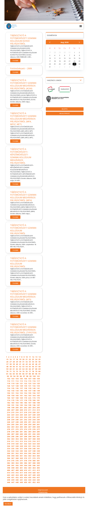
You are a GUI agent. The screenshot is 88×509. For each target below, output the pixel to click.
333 (38, 446)
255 (12, 424)
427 (29, 475)
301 (38, 436)
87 (27, 374)
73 (17, 371)
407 (12, 470)
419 (29, 472)
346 (25, 451)
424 (17, 475)
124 (34, 383)
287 (12, 434)
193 (21, 405)
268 (34, 427)
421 (38, 472)
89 (33, 374)
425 (21, 475)
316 (34, 441)
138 (25, 388)
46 (36, 364)
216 (17, 412)
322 (25, 444)
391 (12, 465)
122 (25, 383)
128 (17, 386)
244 (34, 419)
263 (12, 427)
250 (25, 422)
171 (29, 398)
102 (8, 378)
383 (12, 463)
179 (29, 400)
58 (39, 366)
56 (33, 366)
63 (20, 369)
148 (34, 390)
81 (7, 374)
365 (38, 456)
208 (17, 410)
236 (34, 417)
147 (29, 390)
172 (34, 398)
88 (30, 374)
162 (25, 395)
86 (23, 374)
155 (29, 393)
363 (29, 456)
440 (17, 480)
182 (8, 403)
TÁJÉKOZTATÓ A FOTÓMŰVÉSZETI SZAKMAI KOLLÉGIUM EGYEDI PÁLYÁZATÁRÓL (23, 39)
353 (21, 453)
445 (38, 480)
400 (17, 468)
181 (38, 400)
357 (38, 453)
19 (20, 359)
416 (17, 472)
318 (8, 444)
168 (17, 398)
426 (25, 475)
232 (17, 417)
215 (12, 412)
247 (12, 422)
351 (12, 453)
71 (11, 371)
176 (17, 400)
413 (38, 470)
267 (29, 427)
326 (8, 446)
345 (21, 451)
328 (17, 446)
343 (12, 451)
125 (38, 383)
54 (27, 366)
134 (8, 388)
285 (38, 431)
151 (12, 393)
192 (17, 405)
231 (12, 417)
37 (7, 364)
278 (8, 431)
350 (8, 453)
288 (17, 434)
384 (17, 463)
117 (38, 381)
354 (25, 453)
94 (14, 376)
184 (17, 403)
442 (25, 480)
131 (29, 386)
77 (30, 371)
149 (38, 390)
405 (38, 468)
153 (21, 393)
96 (21, 376)
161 (21, 395)
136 (17, 388)
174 (8, 400)
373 (38, 458)
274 (25, 429)
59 (7, 369)
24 (36, 359)
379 (29, 460)
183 (12, 403)
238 (8, 419)
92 (8, 376)
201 (21, 407)
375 (12, 460)
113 (21, 381)
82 (11, 374)
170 (25, 398)
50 (14, 366)
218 (25, 412)
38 (11, 364)
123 (29, 383)
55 (30, 366)
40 (17, 364)
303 (12, 439)
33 (30, 362)
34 (33, 362)
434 (25, 477)
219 (29, 412)
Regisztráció (65, 113)
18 (17, 359)
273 (21, 429)
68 (36, 369)
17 (14, 359)
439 (12, 480)
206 (8, 410)
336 (17, 448)
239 (12, 419)
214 (8, 412)
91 (39, 374)
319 (12, 444)
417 (21, 472)
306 (25, 439)
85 (20, 374)
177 (21, 400)
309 (38, 439)
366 (8, 458)
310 (8, 441)
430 (8, 477)
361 (21, 456)
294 (8, 436)
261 (38, 424)
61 (14, 369)
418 (25, 472)
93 (11, 376)
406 (8, 470)
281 (21, 431)
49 (11, 366)
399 (12, 468)
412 (34, 470)
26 (7, 362)
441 (21, 480)
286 (8, 434)
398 (8, 468)
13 (36, 357)
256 (17, 424)
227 (29, 415)
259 (29, 424)
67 (33, 369)
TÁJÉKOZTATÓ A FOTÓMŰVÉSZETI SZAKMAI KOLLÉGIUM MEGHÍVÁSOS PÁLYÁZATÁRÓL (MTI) (23, 295)
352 (17, 453)
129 (21, 386)
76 (27, 371)
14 (39, 357)
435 (29, 477)
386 (25, 463)
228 (34, 415)
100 (34, 376)
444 (34, 480)
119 (12, 383)
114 (25, 381)
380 (34, 460)
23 (33, 359)
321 (21, 444)
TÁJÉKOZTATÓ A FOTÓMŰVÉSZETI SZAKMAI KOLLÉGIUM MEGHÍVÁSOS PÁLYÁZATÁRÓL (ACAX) (23, 84)
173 (38, 398)
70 (7, 371)
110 (8, 381)
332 (34, 446)
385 (21, 463)
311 (12, 441)
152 (17, 393)
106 (25, 378)
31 (23, 362)
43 (27, 364)
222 (8, 415)
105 (21, 378)
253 (38, 422)
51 (17, 366)
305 (21, 439)
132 (34, 386)
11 (30, 357)
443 (29, 480)
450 (25, 482)
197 (38, 405)
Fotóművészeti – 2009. (21, 68)
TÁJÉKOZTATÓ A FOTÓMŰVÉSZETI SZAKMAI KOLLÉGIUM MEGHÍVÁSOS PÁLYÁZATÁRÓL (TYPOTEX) (23, 328)
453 (38, 482)
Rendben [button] (8, 504)
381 (38, 460)
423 (12, 475)
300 (34, 436)
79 (36, 371)
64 (23, 369)
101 (38, 376)
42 (23, 364)
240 (17, 419)
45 (33, 364)
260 (34, 424)
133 (38, 386)
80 (39, 371)
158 (8, 395)
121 (21, 383)
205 (38, 407)
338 (25, 448)
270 (8, 429)
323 (29, 444)
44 (30, 364)
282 (25, 431)
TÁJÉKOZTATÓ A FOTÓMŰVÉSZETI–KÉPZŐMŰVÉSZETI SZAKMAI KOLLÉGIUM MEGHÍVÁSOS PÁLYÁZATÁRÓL (20, 156)
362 (25, 456)
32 (27, 362)
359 (12, 456)
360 (17, 456)
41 (20, 364)
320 (17, 444)
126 (8, 386)
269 (38, 427)
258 (25, 424)
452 (34, 482)
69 (39, 369)
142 (8, 390)
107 (29, 378)
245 (38, 419)
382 (8, 463)
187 (29, 403)
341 (38, 448)
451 (29, 482)
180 (34, 400)
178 (25, 400)
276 (34, 429)
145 (21, 390)
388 (34, 463)
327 (12, 446)
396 (34, 465)
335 (12, 448)
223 (12, 415)
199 (12, 407)
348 (34, 451)
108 (34, 378)
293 (38, 434)
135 (12, 388)
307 (29, 439)
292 (34, 434)
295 (12, 436)
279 (12, 431)
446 (8, 482)
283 (29, 431)
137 (21, 388)
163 (29, 395)
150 (8, 393)
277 (38, 429)
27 (11, 362)
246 (8, 422)
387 (29, 463)
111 (12, 381)
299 (29, 436)
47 (39, 364)
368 (17, 458)
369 (21, 458)
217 (21, 412)
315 (29, 441)
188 (34, 403)
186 (25, 403)
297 (21, 436)
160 (17, 395)
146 (25, 390)
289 (21, 434)
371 (29, 458)
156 (34, 393)
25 (39, 359)
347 (29, 451)
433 (21, 477)
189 (38, 403)
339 (29, 448)
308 (34, 439)
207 (12, 410)
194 (25, 405)
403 (29, 468)
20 (23, 359)
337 (21, 448)
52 (20, 366)
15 (7, 359)
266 (25, 427)
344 (17, 451)
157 (38, 393)
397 (38, 465)
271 (12, 429)
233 (21, 417)
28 (14, 362)
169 (21, 398)
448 (17, 482)
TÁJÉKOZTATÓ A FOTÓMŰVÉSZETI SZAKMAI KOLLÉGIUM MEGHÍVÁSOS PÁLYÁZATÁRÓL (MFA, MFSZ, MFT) (23, 119)
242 (25, 419)
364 (34, 456)
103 (12, 378)
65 (27, 369)
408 (17, 470)
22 (30, 359)
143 (12, 390)
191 (12, 405)
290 (25, 434)
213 (38, 410)
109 (38, 378)
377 (21, 460)
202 (25, 407)
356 (34, 453)
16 (11, 359)
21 (27, 359)
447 (12, 482)
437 (38, 477)
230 (8, 417)
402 (25, 468)
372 (34, 458)
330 (25, 446)
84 (17, 374)
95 (17, 376)
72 (14, 371)
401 (21, 468)
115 (29, 381)
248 (17, 422)
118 (8, 383)
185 (21, 403)
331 (29, 446)
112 (17, 381)
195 (29, 405)
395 (29, 465)
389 (38, 463)
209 (21, 410)
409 (21, 470)
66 (30, 369)
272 (17, 429)
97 (24, 376)
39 (14, 364)
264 (17, 427)
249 (21, 422)
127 (12, 386)
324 (34, 444)
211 (29, 410)
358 (8, 456)
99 (30, 376)
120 (17, 383)
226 (25, 415)
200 (17, 407)
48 (7, 366)
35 (36, 362)
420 (34, 472)
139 (29, 388)
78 (33, 371)
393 (21, 465)
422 (8, 475)
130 (25, 386)
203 (29, 407)
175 (12, 400)
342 (8, 451)
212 (34, 410)
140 (34, 388)
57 (36, 366)
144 (17, 390)
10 (27, 357)
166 (8, 398)
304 (17, 439)
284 (34, 431)
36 (39, 362)
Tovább (15, 60)
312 (17, 441)
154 (25, 393)
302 (8, 439)
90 (36, 374)
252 (34, 422)
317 (38, 441)
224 (17, 415)
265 (21, 427)
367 (12, 458)
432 (17, 477)
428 (34, 475)
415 (12, 472)
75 (23, 371)
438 (8, 480)
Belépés (65, 109)
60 (11, 369)
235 (29, 417)
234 (25, 417)
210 (25, 410)
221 (38, 412)
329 (21, 446)
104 (17, 378)
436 (34, 477)
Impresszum (43, 490)
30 (20, 362)
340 (34, 448)
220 (34, 412)
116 (34, 381)
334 (8, 448)
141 (38, 388)
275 (29, 429)
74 (20, 371)
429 (38, 475)
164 (34, 395)
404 (34, 468)
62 (17, 369)
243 (29, 419)
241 (21, 419)
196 (34, 405)
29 (17, 362)
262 (8, 427)
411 (29, 470)
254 (8, 424)
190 (8, 405)
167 (12, 398)
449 (21, 482)
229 (38, 415)
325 (38, 444)
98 (27, 376)
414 (8, 472)
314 (25, 441)
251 (29, 422)
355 (29, 453)
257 (21, 424)
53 (23, 366)
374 (8, 460)
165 (38, 395)
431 (12, 477)
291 (29, 434)
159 (12, 395)
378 (25, 460)
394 (25, 465)
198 (8, 407)
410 (25, 470)
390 (8, 465)
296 (17, 436)
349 (38, 451)
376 (17, 460)
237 (38, 417)
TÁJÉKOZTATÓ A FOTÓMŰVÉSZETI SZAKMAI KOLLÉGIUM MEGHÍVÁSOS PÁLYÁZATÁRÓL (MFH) (23, 196)
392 (17, 465)
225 (21, 415)
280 (17, 431)
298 (25, 436)
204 (34, 407)
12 (33, 357)
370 (25, 458)
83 (14, 374)
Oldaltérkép (43, 492)
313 (21, 441)
